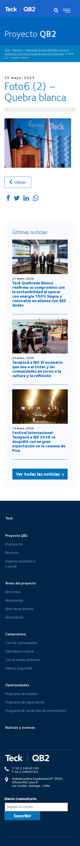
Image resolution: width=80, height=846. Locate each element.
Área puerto (14, 617)
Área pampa (14, 600)
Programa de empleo (21, 694)
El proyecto (13, 544)
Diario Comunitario (20, 799)
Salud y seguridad (18, 668)
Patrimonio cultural (19, 651)
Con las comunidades (21, 643)
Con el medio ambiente (22, 660)
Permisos (12, 553)
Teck (9, 518)
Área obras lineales (19, 609)
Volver (19, 182)
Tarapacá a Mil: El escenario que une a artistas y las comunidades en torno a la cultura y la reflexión (37, 369)
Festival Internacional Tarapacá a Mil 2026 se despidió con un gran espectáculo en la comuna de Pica (38, 441)
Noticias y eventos (20, 727)
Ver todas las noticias (38, 474)
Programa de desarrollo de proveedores (35, 711)
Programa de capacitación (25, 702)
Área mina (12, 592)
